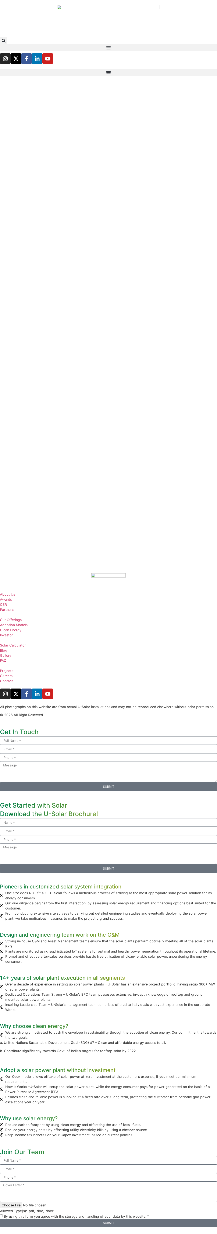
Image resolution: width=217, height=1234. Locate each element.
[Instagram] (5, 58)
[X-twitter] (16, 58)
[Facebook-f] (26, 58)
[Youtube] (47, 58)
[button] (3, 40)
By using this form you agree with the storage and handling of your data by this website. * (76, 1216)
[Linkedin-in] (37, 58)
